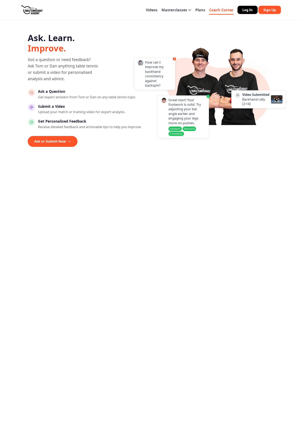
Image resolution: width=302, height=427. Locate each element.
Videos (152, 9)
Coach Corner (221, 9)
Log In (247, 10)
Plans (200, 9)
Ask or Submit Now (50, 141)
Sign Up (269, 10)
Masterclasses (174, 9)
